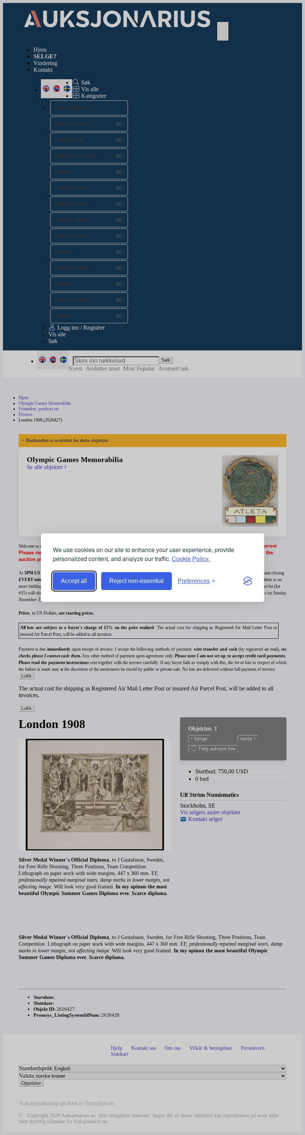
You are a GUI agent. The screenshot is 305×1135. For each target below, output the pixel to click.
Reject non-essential (136, 581)
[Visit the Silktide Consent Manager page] (247, 581)
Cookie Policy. (191, 558)
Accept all (74, 581)
